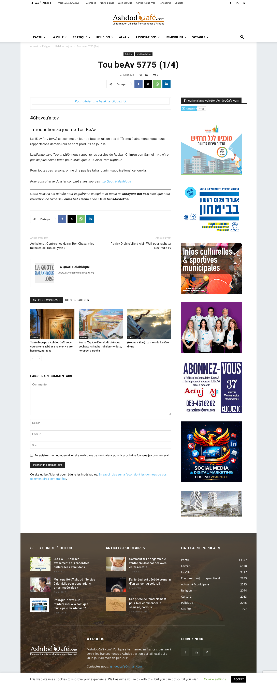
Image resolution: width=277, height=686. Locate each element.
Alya (122, 37)
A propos (91, 2)
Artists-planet (107, 2)
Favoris (34, 337)
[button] (242, 37)
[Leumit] (211, 352)
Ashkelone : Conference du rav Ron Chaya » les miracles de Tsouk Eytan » (62, 246)
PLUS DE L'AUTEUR (77, 300)
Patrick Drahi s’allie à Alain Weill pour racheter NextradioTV (141, 246)
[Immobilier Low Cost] (211, 515)
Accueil (34, 46)
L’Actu (37, 37)
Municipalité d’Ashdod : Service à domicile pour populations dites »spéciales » (74, 583)
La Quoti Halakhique (116, 181)
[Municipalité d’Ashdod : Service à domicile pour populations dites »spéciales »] (40, 584)
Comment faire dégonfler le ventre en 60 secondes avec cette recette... (147, 563)
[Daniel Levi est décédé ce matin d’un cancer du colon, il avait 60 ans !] (116, 584)
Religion (103, 37)
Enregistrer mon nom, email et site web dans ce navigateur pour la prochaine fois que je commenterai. (101, 455)
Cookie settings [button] (215, 679)
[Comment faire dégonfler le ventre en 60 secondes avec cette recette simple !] (116, 564)
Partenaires (165, 2)
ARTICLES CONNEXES (46, 300)
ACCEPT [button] (239, 679)
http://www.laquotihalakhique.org (76, 272)
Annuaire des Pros (145, 2)
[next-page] (39, 358)
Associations (146, 37)
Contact (179, 2)
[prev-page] (32, 358)
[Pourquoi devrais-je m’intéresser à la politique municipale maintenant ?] (39, 605)
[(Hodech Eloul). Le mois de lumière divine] (149, 324)
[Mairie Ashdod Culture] (211, 292)
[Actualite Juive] (211, 412)
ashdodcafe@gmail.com (126, 666)
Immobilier (174, 37)
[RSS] (244, 3)
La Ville (58, 37)
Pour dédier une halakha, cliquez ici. (101, 101)
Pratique (80, 37)
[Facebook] (230, 3)
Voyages (198, 37)
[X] (148, 84)
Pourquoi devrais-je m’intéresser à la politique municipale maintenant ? (71, 604)
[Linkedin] (237, 3)
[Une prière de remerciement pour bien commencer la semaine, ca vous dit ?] (116, 604)
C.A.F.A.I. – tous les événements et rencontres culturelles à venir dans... (71, 563)
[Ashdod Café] (138, 19)
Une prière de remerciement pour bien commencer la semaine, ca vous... (147, 603)
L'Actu (131, 337)
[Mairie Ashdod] (211, 233)
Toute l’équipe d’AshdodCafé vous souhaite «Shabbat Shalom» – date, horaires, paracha (51, 346)
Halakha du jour (64, 46)
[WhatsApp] (157, 84)
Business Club (125, 2)
